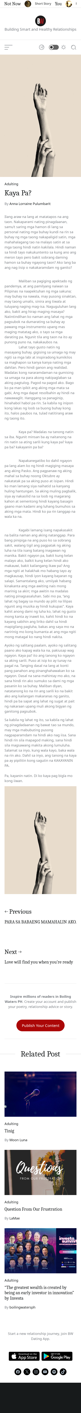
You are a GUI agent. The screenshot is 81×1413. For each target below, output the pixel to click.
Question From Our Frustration (33, 1209)
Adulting (11, 184)
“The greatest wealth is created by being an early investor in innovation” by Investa (39, 1293)
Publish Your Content (40, 1025)
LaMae (14, 1218)
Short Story (38, 4)
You (53, 3)
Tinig (9, 1130)
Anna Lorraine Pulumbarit (30, 203)
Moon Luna (18, 1140)
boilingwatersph (22, 1307)
